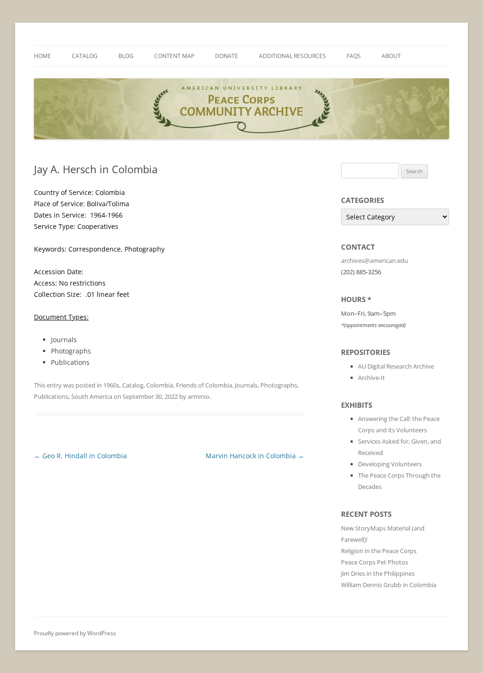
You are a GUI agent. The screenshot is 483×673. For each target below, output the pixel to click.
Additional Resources (292, 56)
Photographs (278, 385)
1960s (111, 385)
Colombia (159, 385)
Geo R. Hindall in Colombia (80, 455)
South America (91, 396)
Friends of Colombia (204, 385)
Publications (51, 396)
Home (42, 56)
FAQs (354, 56)
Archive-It (371, 377)
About (391, 56)
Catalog (85, 56)
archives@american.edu (374, 260)
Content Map (174, 56)
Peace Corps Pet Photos (374, 562)
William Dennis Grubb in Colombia (388, 584)
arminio (198, 396)
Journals (246, 385)
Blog (125, 56)
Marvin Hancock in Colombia (255, 455)
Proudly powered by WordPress (75, 633)
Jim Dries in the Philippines (378, 573)
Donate (226, 56)
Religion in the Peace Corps (378, 551)
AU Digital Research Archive (396, 366)
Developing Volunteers (390, 464)
